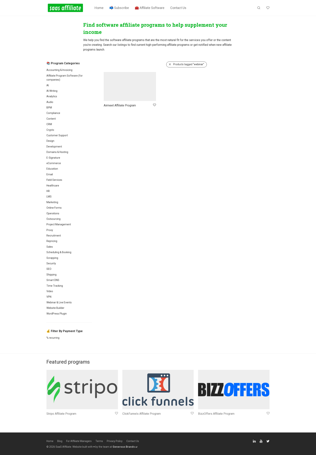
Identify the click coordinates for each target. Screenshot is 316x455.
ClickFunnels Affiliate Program (141, 413)
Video (49, 291)
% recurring (52, 337)
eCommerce (53, 163)
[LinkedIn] (254, 440)
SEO (48, 268)
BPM (49, 107)
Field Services (54, 179)
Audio (49, 102)
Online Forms (54, 207)
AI (47, 85)
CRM (49, 124)
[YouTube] (261, 440)
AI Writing (51, 90)
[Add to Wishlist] (154, 105)
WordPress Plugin (56, 313)
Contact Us (178, 8)
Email (49, 174)
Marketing (52, 202)
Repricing (51, 241)
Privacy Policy (115, 441)
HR (48, 191)
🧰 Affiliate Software (149, 8)
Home (99, 8)
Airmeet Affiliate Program (120, 105)
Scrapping (52, 257)
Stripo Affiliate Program (61, 413)
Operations (52, 213)
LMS (49, 196)
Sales (49, 246)
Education (52, 168)
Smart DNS (52, 280)
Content (51, 118)
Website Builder (55, 307)
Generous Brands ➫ (125, 446)
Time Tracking (54, 285)
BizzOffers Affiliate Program (216, 413)
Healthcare (52, 185)
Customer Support (57, 135)
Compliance (53, 113)
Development (54, 146)
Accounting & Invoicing (59, 70)
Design (50, 140)
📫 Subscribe (119, 8)
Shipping (51, 274)
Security (51, 263)
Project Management (58, 224)
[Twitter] (268, 440)
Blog (59, 441)
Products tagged (188, 64)
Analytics (51, 96)
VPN (48, 296)
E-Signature (53, 157)
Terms (99, 441)
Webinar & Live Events (59, 302)
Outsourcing (53, 218)
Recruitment (53, 235)
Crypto (50, 129)
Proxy (49, 230)
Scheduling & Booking (58, 252)
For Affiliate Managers (79, 441)
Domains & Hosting (57, 152)
